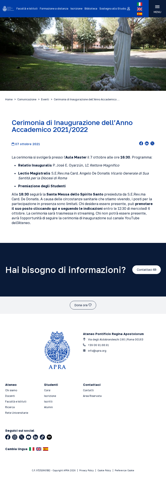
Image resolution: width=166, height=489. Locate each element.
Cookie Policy (104, 470)
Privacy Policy (86, 470)
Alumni (48, 407)
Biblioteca (91, 8)
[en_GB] (139, 9)
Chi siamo (11, 390)
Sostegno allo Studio (112, 8)
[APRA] (8, 8)
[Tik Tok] (42, 437)
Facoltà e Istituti (27, 8)
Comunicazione (26, 99)
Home (9, 99)
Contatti (88, 390)
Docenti (10, 396)
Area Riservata (92, 396)
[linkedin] (147, 143)
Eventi (45, 99)
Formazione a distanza (54, 8)
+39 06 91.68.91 (98, 345)
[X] (21, 437)
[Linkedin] (35, 437)
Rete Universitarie (16, 412)
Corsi (47, 390)
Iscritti (48, 401)
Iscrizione (76, 8)
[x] (152, 143)
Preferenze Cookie (124, 470)
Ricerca (10, 407)
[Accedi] (128, 9)
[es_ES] (139, 14)
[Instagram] (14, 437)
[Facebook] (7, 437)
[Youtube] (28, 437)
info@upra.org (96, 350)
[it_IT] (139, 4)
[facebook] (141, 143)
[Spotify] (49, 437)
